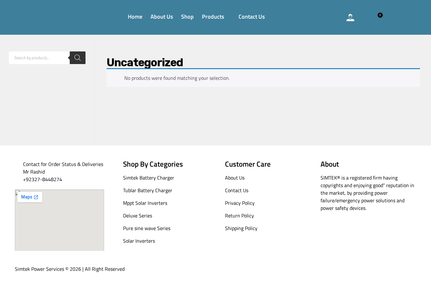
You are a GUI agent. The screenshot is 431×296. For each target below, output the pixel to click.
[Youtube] (339, 229)
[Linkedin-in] (379, 229)
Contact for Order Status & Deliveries (63, 164)
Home (135, 16)
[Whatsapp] (333, 17)
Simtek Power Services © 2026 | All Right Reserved (70, 269)
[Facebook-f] (326, 229)
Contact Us (252, 16)
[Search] (78, 57)
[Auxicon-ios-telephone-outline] (316, 17)
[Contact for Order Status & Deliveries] (19, 164)
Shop (187, 16)
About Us (162, 16)
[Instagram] (353, 229)
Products (213, 16)
